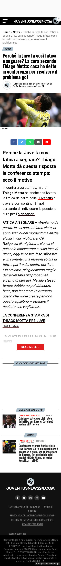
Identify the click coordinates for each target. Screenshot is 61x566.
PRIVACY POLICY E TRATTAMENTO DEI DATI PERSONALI (32, 515)
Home (6, 32)
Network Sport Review (32, 524)
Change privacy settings (47, 563)
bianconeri (26, 214)
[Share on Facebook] (14, 142)
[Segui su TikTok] (36, 497)
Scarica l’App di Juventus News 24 (24, 506)
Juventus (45, 198)
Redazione (32, 511)
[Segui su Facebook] (17, 497)
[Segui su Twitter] (24, 497)
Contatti (48, 506)
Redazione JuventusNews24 (30, 86)
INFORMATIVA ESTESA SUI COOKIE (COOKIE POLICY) (32, 519)
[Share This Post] (30, 142)
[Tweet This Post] (22, 142)
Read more (29, 347)
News (16, 32)
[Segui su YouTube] (43, 497)
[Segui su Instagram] (30, 497)
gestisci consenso (17, 533)
